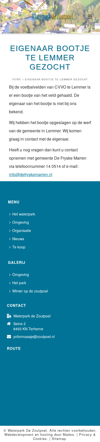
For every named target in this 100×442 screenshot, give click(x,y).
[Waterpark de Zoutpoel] (50, 11)
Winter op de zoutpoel (30, 290)
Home (16, 79)
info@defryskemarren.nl (30, 174)
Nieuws (18, 238)
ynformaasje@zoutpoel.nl (34, 336)
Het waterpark (23, 213)
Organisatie (21, 230)
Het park (19, 282)
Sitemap (59, 438)
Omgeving (20, 222)
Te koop (18, 246)
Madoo (68, 434)
